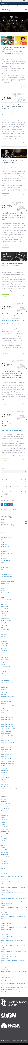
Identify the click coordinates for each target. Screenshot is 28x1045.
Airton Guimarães (5, 535)
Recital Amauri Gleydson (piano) (12, 263)
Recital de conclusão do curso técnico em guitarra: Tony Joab (12, 372)
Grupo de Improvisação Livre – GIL (8, 625)
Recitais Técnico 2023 (6, 756)
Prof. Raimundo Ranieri (6, 701)
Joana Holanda (4, 643)
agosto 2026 (3, 799)
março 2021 (3, 847)
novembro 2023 (4, 803)
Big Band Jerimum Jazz (6, 553)
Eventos (2, 602)
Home (9, 24)
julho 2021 (3, 838)
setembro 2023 (4, 808)
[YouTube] (8, 504)
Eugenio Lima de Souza (7, 113)
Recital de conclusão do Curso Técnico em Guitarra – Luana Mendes (11, 424)
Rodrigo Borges (15, 323)
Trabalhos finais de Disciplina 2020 (9, 788)
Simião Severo (19, 377)
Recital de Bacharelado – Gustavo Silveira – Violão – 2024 (14, 971)
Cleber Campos (16, 24)
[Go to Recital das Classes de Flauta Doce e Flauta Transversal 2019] (14, 307)
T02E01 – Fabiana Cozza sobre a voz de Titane (11, 991)
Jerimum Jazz (4, 641)
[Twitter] (5, 504)
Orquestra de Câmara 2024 (7, 682)
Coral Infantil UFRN (5, 572)
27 (17, 491)
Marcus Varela (4, 664)
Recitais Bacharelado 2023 (7, 724)
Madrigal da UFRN (5, 662)
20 (17, 489)
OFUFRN (3, 678)
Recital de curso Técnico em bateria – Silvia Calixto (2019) (13, 48)
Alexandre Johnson (6, 320)
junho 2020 (3, 863)
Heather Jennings (5, 632)
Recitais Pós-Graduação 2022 (7, 742)
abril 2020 (3, 868)
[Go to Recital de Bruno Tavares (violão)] (14, 206)
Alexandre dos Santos (6, 537)
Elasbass (3, 590)
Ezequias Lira (4, 604)
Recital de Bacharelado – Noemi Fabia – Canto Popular (13, 898)
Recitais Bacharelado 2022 (7, 722)
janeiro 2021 (4, 852)
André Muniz (3, 549)
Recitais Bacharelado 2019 (8, 322)
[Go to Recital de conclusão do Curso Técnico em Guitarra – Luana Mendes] (14, 415)
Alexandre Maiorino (17, 51)
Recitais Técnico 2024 (6, 758)
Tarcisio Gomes (4, 784)
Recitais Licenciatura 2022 (7, 735)
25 (10, 491)
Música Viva (3, 671)
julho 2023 (3, 813)
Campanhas (3, 558)
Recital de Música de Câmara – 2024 (9, 956)
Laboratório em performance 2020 (9, 655)
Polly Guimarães (4, 687)
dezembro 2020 (4, 854)
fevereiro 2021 (4, 849)
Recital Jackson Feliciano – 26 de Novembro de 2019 (12, 161)
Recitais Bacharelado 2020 (7, 717)
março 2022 (3, 824)
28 (21, 491)
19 (14, 489)
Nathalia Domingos (16, 320)
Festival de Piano (5, 611)
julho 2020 (3, 861)
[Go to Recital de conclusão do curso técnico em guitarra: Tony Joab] (14, 364)
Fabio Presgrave (4, 606)
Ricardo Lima (4, 765)
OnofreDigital (7, 9)
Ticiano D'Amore (4, 786)
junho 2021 (3, 840)
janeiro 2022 (4, 826)
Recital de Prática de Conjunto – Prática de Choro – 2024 (14, 907)
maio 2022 (3, 822)
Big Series (3, 556)
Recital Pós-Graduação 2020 (7, 761)
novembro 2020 (4, 856)
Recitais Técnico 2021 (6, 752)
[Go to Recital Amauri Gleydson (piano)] (14, 256)
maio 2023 (3, 817)
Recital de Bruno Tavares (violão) (12, 213)
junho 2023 (3, 815)
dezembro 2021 (4, 829)
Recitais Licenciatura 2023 (7, 738)
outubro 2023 (4, 806)
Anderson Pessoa (5, 546)
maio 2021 (3, 843)
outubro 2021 (4, 831)
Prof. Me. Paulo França (6, 699)
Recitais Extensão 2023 (6, 733)
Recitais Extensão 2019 (19, 322)
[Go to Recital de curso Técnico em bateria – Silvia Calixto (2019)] (14, 40)
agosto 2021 (3, 836)
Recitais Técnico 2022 (6, 754)
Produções (3, 694)
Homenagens (4, 634)
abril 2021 (3, 845)
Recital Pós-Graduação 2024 (7, 763)
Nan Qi (2, 673)
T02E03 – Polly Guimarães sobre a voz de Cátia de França (14, 987)
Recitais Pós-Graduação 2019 (7, 740)
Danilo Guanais (4, 579)
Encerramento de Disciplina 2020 (8, 595)
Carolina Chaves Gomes (6, 560)
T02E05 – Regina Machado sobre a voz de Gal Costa (12, 980)
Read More (5, 87)
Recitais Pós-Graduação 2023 (7, 745)
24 (6, 491)
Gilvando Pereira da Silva (6, 620)
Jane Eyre (3, 636)
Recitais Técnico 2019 (18, 53)
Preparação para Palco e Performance (9, 692)
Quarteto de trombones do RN (8, 705)
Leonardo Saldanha (5, 659)
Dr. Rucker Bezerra (5, 583)
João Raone (4, 217)
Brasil (4, 1)
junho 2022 (3, 819)
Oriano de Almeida (5, 680)
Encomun (3, 597)
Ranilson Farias (4, 710)
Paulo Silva (3, 685)
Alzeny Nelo (3, 542)
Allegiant (14, 1040)
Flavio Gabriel (4, 613)
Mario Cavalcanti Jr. (6, 167)
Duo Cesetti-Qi (4, 586)
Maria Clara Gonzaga (5, 666)
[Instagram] (11, 504)
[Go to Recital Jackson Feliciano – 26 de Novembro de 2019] (14, 153)
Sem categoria (4, 775)
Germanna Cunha (5, 618)
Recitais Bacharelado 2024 (7, 726)
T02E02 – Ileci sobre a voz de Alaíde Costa (10, 989)
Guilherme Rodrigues (7, 268)
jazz (2, 639)
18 (10, 489)
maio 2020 (3, 866)
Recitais (11, 53)
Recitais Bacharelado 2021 (7, 719)
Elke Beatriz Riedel (5, 592)
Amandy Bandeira (5, 544)
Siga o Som (3, 779)
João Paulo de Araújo (5, 645)
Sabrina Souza (4, 772)
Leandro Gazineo (4, 657)
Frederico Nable (4, 615)
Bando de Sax (4, 551)
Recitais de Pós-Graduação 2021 (8, 728)
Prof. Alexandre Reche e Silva (7, 696)
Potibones (3, 689)
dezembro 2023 (4, 801)
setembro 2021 (4, 833)
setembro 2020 (4, 859)
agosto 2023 (3, 810)
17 (6, 489)
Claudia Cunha (4, 565)
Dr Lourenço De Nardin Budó (7, 581)
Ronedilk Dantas (4, 770)
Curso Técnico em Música (6, 576)
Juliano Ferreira (4, 650)
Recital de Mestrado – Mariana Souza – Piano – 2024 (12, 936)
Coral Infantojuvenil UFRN (7, 574)
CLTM (2, 569)
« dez (2, 496)
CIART (2, 562)
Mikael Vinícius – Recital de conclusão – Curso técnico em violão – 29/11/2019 (13, 106)
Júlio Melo (3, 652)
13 (17, 486)
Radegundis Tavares (5, 708)
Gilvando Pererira (5, 622)
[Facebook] (2, 504)
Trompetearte (4, 791)
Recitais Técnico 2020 (6, 749)
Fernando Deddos (5, 609)
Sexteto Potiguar (5, 777)
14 (21, 486)
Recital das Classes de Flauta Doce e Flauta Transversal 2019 (13, 315)
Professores (3, 703)
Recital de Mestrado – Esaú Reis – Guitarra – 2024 (12, 933)
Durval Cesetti (4, 588)
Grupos (2, 627)
